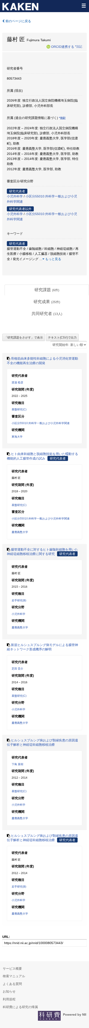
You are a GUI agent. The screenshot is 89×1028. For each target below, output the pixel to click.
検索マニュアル (14, 976)
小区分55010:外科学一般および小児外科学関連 (41, 423)
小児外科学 (15, 196)
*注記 (78, 46)
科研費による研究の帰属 (20, 1007)
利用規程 (9, 999)
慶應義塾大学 (20, 532)
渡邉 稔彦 (17, 382)
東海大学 (17, 436)
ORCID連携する (62, 46)
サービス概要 (12, 968)
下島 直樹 (17, 764)
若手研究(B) (19, 600)
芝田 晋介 (17, 668)
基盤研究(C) (19, 409)
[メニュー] (83, 5)
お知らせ (9, 991)
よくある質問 (12, 984)
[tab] (47, 290)
